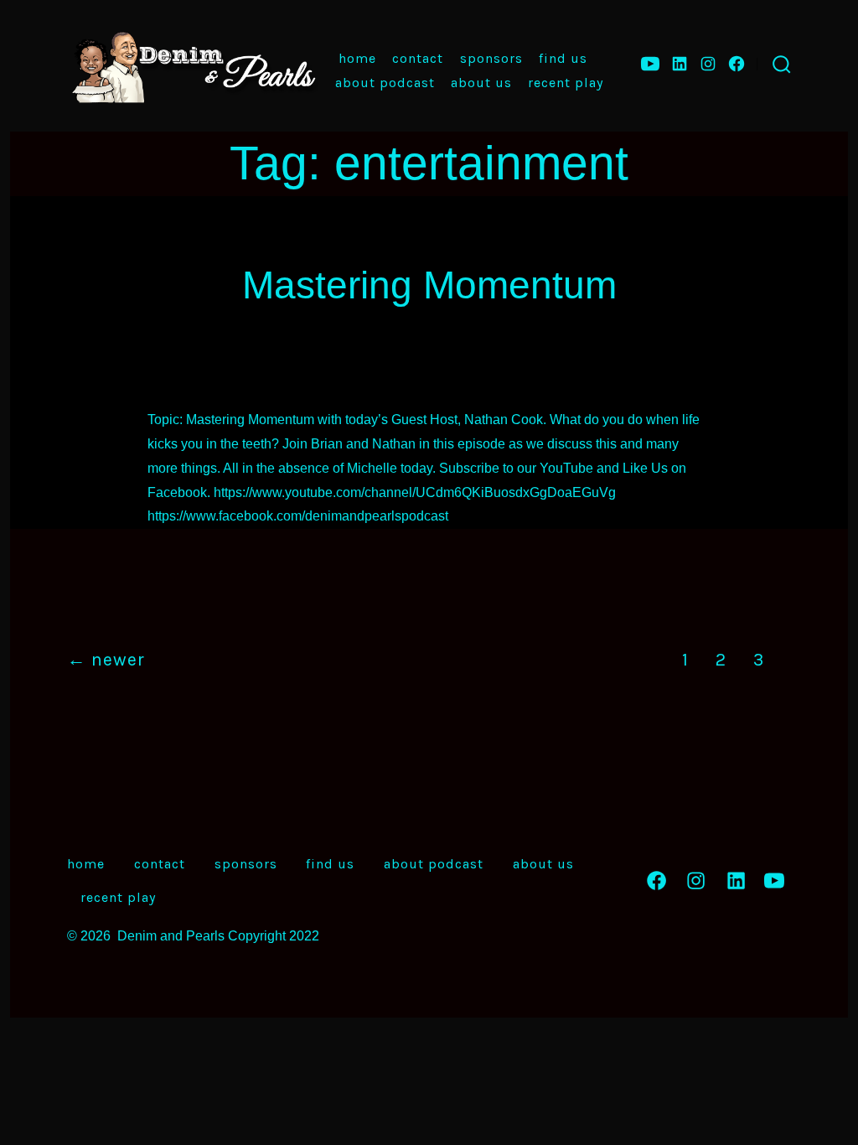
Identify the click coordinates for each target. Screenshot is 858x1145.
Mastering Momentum (429, 285)
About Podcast (385, 83)
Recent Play (565, 83)
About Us (481, 83)
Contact (417, 58)
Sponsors (491, 58)
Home (357, 58)
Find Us (563, 58)
